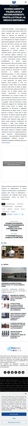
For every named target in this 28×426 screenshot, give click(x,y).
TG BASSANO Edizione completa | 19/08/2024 (14, 235)
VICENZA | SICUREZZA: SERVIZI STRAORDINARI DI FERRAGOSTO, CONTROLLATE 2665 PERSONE (14, 226)
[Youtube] (12, 372)
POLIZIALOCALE (6, 211)
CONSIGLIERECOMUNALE (8, 206)
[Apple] (23, 372)
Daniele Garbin (5, 142)
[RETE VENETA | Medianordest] (14, 1)
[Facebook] (5, 372)
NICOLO (23, 209)
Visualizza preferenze (14, 422)
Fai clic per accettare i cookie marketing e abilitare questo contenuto (14, 163)
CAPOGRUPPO (20, 204)
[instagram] (15, 372)
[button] (25, 393)
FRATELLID (10, 209)
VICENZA (13, 211)
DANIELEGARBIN (19, 206)
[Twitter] (8, 372)
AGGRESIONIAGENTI (11, 204)
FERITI (4, 209)
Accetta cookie (14, 414)
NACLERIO (17, 209)
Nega (14, 418)
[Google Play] (19, 372)
